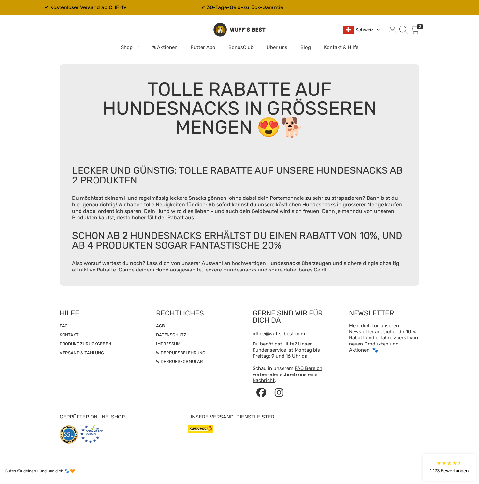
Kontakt (69, 334)
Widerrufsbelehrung (180, 352)
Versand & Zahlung (82, 352)
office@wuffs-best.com (279, 334)
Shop (127, 47)
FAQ (64, 325)
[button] (403, 29)
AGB (160, 325)
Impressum (168, 343)
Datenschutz (171, 334)
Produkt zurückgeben (85, 343)
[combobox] (362, 29)
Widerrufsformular (179, 361)
